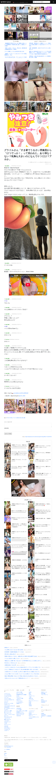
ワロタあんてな (7, 729)
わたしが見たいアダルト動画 (22, 710)
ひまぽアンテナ (7, 704)
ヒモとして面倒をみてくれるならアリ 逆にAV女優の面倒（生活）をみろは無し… (22, 669)
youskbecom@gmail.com (8, 746)
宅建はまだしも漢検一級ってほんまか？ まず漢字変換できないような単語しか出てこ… (23, 660)
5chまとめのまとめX (8, 717)
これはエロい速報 (20, 698)
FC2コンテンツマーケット (33, 700)
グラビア (14, 417)
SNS (8, 417)
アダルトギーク (19, 700)
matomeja (6, 726)
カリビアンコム (32, 695)
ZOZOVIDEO (19, 708)
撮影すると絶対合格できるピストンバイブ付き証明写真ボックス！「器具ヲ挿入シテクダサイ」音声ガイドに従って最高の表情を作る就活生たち (40, 53)
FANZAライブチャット (33, 714)
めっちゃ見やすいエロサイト (9, 708)
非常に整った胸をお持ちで (10, 654)
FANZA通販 (43, 693)
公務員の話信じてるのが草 (10, 665)
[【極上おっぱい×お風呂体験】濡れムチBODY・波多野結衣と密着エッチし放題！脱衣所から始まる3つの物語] (36, 406)
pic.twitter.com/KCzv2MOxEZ (21, 393)
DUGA (30, 694)
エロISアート (6, 730)
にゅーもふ (6, 725)
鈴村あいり (7, 647)
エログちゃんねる (7, 698)
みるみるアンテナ (7, 721)
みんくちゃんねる (20, 693)
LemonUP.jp (43, 714)
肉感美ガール (19, 703)
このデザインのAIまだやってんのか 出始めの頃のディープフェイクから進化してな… (23, 667)
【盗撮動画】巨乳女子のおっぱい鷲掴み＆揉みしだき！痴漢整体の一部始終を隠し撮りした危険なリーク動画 (16, 44)
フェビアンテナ (7, 693)
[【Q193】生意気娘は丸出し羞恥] (40, 107)
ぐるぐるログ (6, 720)
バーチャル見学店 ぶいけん (34, 717)
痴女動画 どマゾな (20, 712)
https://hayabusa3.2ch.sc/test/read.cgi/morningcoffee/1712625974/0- (38, 436)
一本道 (30, 697)
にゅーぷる (6, 697)
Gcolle (30, 702)
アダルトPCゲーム (44, 694)
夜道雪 (18, 417)
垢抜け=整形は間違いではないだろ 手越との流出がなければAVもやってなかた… (22, 676)
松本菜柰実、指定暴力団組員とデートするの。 (15, 652)
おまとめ (6, 702)
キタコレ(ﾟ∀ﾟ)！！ (7, 728)
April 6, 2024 (22, 396)
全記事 (5, 753)
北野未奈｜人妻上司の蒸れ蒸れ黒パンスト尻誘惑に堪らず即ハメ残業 (40, 56)
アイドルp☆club (7, 694)
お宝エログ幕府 (19, 692)
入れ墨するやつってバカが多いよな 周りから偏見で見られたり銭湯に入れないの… (22, 671)
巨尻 (22, 417)
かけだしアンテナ (7, 724)
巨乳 (20, 417)
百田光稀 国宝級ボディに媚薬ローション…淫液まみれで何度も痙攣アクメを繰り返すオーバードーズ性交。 (40, 44)
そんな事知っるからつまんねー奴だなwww (14, 649)
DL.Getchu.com (44, 701)
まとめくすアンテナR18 (8, 703)
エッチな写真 (19, 709)
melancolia (19, 715)
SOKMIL (30, 705)
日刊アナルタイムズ (20, 714)
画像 (24, 417)
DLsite (42, 699)
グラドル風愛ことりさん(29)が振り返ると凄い (14, 51)
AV (4, 754)
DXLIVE (30, 713)
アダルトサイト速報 (8, 710)
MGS (30, 693)
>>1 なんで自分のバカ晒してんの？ (12, 658)
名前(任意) (6, 428)
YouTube (10, 417)
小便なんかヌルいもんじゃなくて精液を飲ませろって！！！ (17, 678)
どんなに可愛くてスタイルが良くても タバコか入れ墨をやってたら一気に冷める (22, 673)
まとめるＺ (6, 709)
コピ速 (5, 723)
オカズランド (19, 697)
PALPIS (30, 704)
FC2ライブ (31, 715)
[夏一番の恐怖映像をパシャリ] (16, 107)
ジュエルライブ (32, 710)
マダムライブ (31, 712)
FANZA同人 (43, 702)
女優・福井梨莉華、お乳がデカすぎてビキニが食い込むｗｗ (40, 48)
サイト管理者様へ (7, 749)
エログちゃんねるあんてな (9, 699)
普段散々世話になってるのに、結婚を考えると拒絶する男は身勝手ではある (21, 656)
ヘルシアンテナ (7, 718)
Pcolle (30, 703)
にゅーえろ (6, 701)
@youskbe (9, 747)
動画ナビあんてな (7, 719)
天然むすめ (31, 698)
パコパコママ (31, 699)
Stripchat (30, 718)
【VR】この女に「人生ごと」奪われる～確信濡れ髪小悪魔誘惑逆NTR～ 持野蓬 (16, 48)
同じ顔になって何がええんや (11, 662)
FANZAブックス (44, 692)
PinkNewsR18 (6, 707)
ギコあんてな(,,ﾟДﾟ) (8, 696)
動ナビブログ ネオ (7, 712)
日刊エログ (19, 699)
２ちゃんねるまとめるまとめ (9, 705)
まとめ (5, 755)
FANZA (30, 692)
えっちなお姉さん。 (20, 702)
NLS (42, 707)
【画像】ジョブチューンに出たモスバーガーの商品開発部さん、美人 (16, 54)
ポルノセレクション (8, 713)
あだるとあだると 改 (20, 713)
